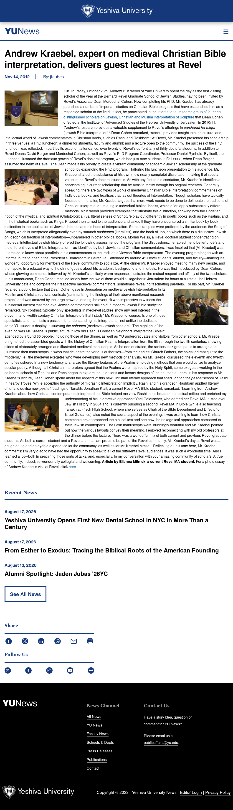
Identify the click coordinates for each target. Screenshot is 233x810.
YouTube (70, 670)
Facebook (28, 670)
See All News (25, 594)
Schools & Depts (100, 742)
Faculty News (98, 733)
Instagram (49, 670)
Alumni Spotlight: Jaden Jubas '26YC (56, 573)
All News (94, 716)
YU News (94, 725)
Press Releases (99, 751)
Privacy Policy (218, 792)
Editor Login (191, 792)
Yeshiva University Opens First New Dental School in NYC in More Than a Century (106, 523)
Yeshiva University (116, 11)
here (72, 466)
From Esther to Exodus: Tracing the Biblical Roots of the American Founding (112, 550)
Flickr (91, 670)
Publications (97, 759)
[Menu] (225, 31)
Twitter (8, 670)
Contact (93, 768)
